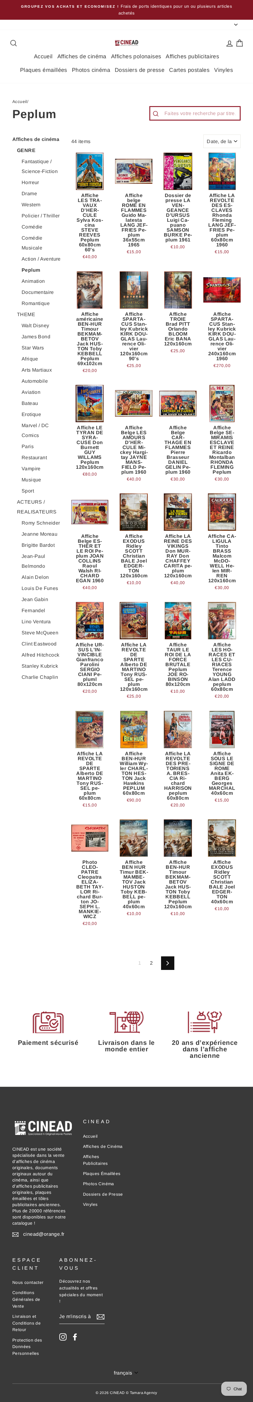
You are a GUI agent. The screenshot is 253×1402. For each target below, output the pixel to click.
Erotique (31, 414)
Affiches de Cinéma (103, 1146)
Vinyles (223, 70)
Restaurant (34, 457)
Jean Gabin (35, 599)
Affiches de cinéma (81, 56)
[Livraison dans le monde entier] (126, 1022)
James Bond (36, 336)
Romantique (36, 303)
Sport (28, 490)
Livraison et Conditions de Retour (26, 1323)
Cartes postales (189, 70)
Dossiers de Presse (103, 1194)
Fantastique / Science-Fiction (40, 166)
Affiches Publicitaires (95, 1160)
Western (31, 204)
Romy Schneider (41, 523)
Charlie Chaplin (40, 677)
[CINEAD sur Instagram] (63, 1337)
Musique (31, 479)
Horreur (30, 182)
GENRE (26, 150)
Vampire (31, 468)
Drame (29, 193)
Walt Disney (35, 325)
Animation (33, 281)
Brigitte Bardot (38, 545)
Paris (28, 446)
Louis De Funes (40, 588)
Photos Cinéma (98, 1183)
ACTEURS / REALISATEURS (37, 506)
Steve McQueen (40, 632)
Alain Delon (35, 577)
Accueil (43, 56)
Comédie (32, 226)
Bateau (30, 403)
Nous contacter (28, 1282)
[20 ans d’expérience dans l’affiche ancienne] (205, 1022)
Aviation (31, 392)
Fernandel (33, 610)
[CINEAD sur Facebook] (75, 1337)
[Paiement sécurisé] (48, 1022)
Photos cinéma (91, 70)
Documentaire (38, 292)
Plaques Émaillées (102, 1173)
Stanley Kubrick (40, 666)
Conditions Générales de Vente (26, 1299)
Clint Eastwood (39, 643)
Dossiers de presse (139, 70)
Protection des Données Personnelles (27, 1347)
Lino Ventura (36, 621)
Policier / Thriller (41, 215)
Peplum (31, 270)
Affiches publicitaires (192, 56)
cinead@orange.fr (43, 1234)
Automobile (35, 381)
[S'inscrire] (101, 1317)
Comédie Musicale (32, 242)
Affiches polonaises (136, 56)
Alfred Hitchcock (40, 655)
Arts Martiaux (37, 370)
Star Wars (33, 347)
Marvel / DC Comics (35, 430)
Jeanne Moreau (39, 534)
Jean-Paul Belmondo (33, 561)
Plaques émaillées (43, 70)
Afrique (30, 358)
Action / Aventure (41, 259)
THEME (26, 314)
